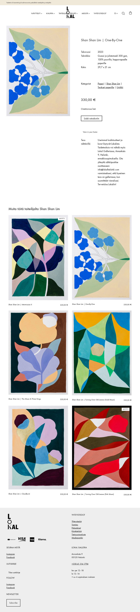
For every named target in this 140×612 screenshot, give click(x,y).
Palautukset (76, 528)
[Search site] (123, 13)
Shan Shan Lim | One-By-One (83, 304)
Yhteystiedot (77, 521)
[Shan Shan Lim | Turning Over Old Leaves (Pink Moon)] (102, 448)
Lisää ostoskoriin (91, 118)
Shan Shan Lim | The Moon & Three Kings (24, 399)
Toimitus (75, 524)
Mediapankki (77, 537)
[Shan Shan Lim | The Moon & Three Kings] (38, 353)
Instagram (10, 554)
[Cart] (130, 13)
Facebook (10, 557)
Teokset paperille (106, 87)
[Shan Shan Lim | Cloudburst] (38, 447)
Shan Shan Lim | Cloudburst (19, 494)
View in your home (90, 132)
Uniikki (120, 87)
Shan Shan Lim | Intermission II (20, 305)
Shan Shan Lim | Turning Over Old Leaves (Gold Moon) (93, 400)
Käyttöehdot (77, 531)
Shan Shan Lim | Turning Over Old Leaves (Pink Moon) (93, 494)
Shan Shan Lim (113, 83)
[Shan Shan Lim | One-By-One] (102, 257)
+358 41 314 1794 (80, 564)
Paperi (101, 83)
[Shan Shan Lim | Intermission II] (38, 257)
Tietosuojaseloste (79, 534)
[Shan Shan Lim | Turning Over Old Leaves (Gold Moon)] (102, 353)
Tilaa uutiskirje (14, 572)
